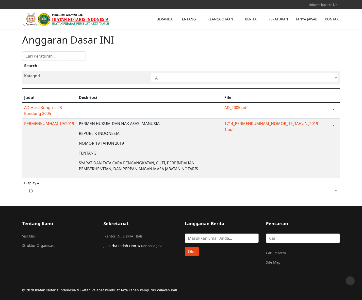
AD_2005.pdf (236, 107)
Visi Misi (29, 236)
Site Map (273, 262)
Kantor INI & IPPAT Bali (123, 236)
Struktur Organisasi (38, 245)
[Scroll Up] (350, 280)
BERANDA (165, 19)
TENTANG (188, 19)
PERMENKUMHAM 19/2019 (49, 123)
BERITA (251, 19)
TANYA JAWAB (306, 19)
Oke (192, 251)
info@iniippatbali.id (323, 5)
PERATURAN (278, 19)
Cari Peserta (276, 253)
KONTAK (332, 19)
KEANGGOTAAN (220, 19)
